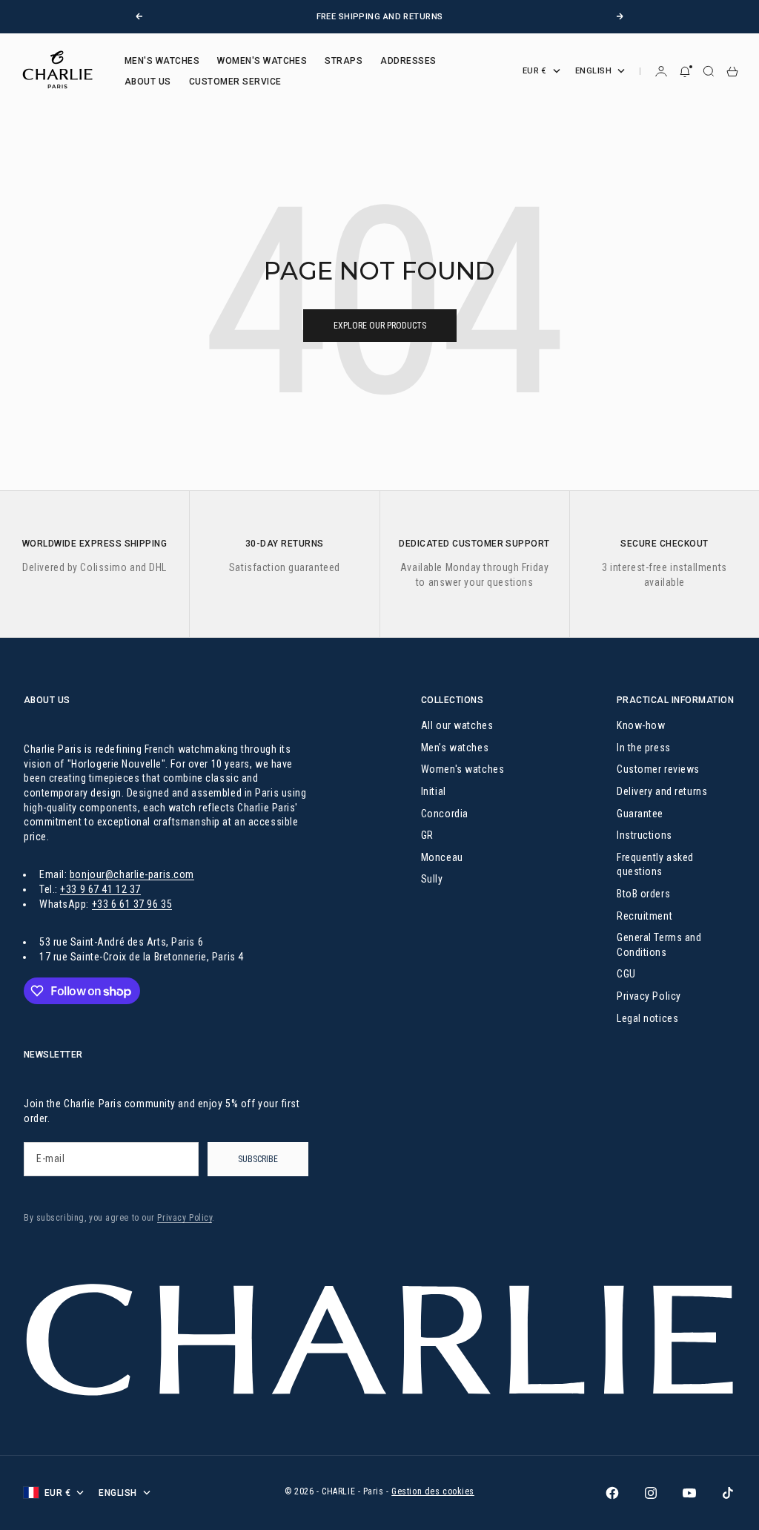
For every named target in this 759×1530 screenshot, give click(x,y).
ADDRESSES (408, 61)
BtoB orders (643, 894)
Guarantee (640, 814)
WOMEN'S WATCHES (262, 61)
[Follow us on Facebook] (612, 1493)
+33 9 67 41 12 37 (100, 889)
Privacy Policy (649, 996)
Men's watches (454, 748)
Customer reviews (658, 769)
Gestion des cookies (432, 1491)
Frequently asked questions (655, 864)
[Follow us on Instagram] (650, 1493)
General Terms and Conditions (659, 944)
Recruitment (644, 916)
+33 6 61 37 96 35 (132, 904)
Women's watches (462, 769)
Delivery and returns (662, 791)
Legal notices (647, 1018)
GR (427, 835)
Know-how (641, 725)
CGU (626, 974)
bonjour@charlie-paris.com (132, 874)
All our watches (457, 725)
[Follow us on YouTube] (689, 1493)
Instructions (644, 835)
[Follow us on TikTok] (727, 1493)
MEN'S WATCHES (162, 61)
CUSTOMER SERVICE (235, 81)
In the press (644, 748)
